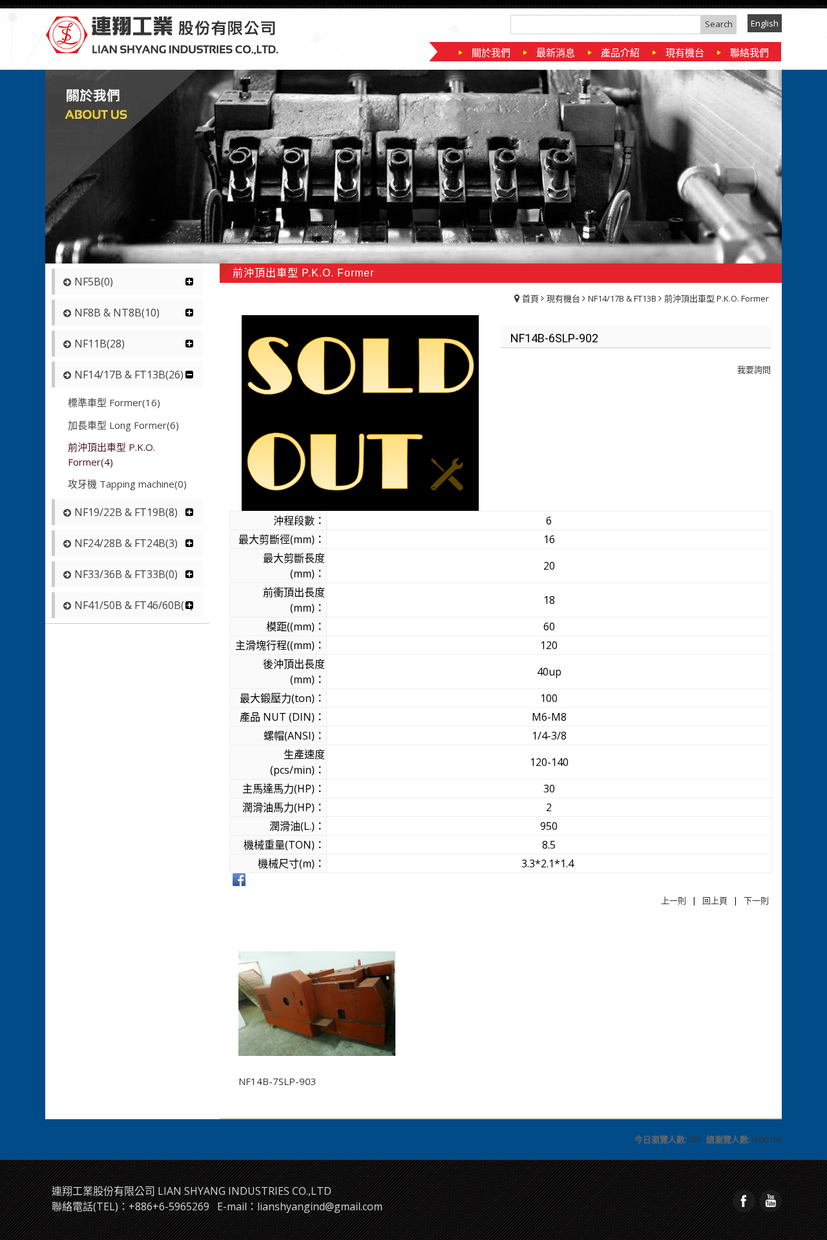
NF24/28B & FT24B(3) (126, 543)
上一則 (673, 900)
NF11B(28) (99, 343)
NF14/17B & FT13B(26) (128, 374)
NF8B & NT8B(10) (117, 312)
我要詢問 (754, 369)
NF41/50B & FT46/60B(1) (133, 605)
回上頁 (715, 900)
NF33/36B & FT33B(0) (126, 574)
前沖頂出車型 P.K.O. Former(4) (111, 454)
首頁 (530, 298)
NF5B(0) (93, 281)
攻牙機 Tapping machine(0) (127, 483)
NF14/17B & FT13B (622, 298)
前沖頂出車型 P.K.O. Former (716, 298)
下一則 (756, 900)
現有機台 (563, 298)
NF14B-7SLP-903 (277, 1081)
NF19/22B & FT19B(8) (126, 512)
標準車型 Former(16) (114, 402)
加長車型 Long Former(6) (123, 424)
